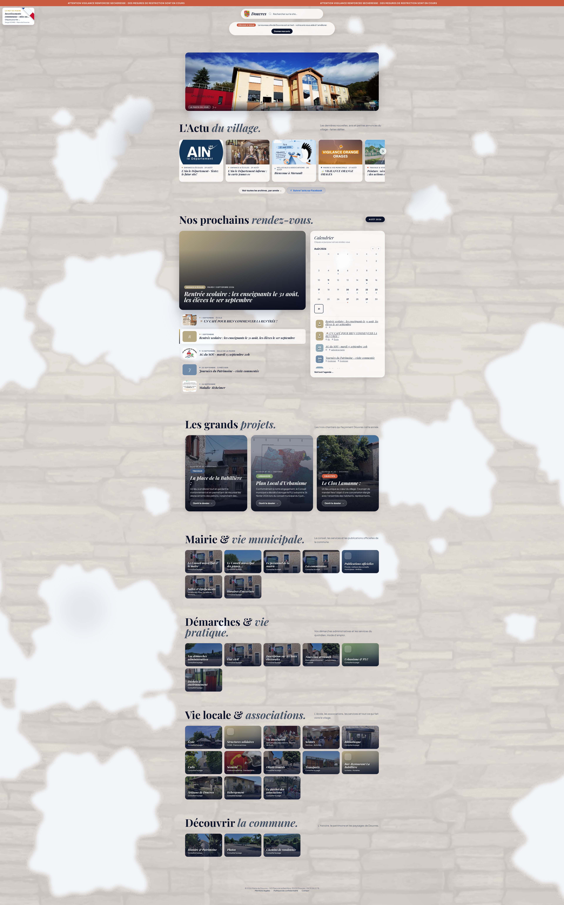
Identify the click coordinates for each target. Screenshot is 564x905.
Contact (305, 890)
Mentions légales (262, 890)
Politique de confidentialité (286, 890)
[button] (294, 13)
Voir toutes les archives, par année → (262, 190)
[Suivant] (383, 151)
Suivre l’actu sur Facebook (307, 190)
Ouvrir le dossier (203, 503)
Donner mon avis (282, 31)
